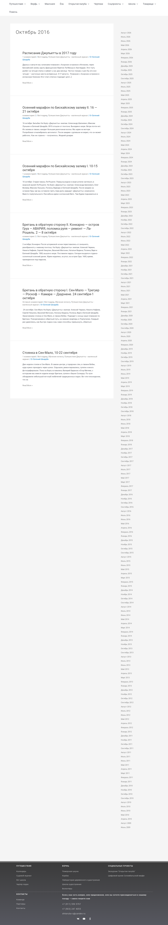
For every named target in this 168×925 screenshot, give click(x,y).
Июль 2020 (125, 336)
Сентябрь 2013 (127, 652)
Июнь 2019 (125, 374)
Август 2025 (126, 83)
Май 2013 (125, 669)
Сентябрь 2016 (127, 507)
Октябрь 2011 (126, 744)
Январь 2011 (126, 782)
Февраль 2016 (127, 532)
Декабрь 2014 (127, 590)
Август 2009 (126, 823)
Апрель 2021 (126, 299)
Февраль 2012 (127, 727)
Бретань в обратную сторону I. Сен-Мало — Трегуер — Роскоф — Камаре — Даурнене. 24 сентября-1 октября (61, 294)
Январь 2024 (126, 162)
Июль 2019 (125, 370)
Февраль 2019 (127, 390)
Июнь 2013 (125, 665)
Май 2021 (125, 295)
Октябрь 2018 (126, 407)
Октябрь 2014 (126, 598)
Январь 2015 (126, 586)
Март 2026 (125, 53)
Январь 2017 (126, 490)
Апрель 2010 (126, 819)
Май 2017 (125, 478)
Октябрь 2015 (126, 549)
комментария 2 (29, 115)
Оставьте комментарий (33, 302)
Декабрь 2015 (127, 540)
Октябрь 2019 (126, 357)
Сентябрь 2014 (127, 603)
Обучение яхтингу (62, 302)
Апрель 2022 (126, 249)
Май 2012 (125, 719)
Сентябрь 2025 (127, 78)
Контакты (22, 894)
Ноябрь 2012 (126, 694)
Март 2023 (125, 203)
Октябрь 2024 (126, 124)
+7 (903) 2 (67, 909)
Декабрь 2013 (127, 640)
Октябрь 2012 (126, 698)
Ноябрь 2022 (126, 220)
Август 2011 (126, 752)
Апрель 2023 (126, 199)
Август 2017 (126, 465)
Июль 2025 (125, 87)
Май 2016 (125, 524)
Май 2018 (125, 428)
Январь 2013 (126, 686)
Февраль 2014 (127, 632)
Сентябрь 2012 (127, 702)
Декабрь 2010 (127, 786)
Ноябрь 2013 (126, 644)
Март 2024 (125, 153)
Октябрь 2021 (126, 274)
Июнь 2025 (125, 91)
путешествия (23, 866)
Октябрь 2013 (126, 648)
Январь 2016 (126, 536)
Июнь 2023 (125, 191)
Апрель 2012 (126, 723)
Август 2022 (126, 232)
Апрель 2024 (126, 149)
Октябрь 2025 (126, 74)
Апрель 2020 (126, 340)
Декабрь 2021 (127, 266)
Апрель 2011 (126, 769)
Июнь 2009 (125, 827)
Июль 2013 (125, 661)
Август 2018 (126, 415)
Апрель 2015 (126, 573)
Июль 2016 (125, 515)
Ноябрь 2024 (126, 120)
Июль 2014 (125, 611)
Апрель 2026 (126, 49)
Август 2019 (126, 366)
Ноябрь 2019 (126, 353)
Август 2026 (126, 33)
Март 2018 (125, 436)
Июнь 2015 (125, 565)
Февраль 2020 (127, 345)
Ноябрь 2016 (126, 499)
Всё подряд (42, 57)
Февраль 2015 (127, 582)
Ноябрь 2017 (126, 453)
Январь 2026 (126, 62)
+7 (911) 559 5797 (71, 904)
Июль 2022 (125, 236)
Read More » (28, 82)
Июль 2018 (125, 419)
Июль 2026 (125, 37)
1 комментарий (29, 57)
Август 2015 (126, 557)
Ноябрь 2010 (126, 790)
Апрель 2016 (126, 528)
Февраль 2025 (127, 108)
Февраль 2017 (127, 486)
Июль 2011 (125, 757)
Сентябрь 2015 (127, 553)
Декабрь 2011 (127, 736)
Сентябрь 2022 (127, 228)
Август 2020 (126, 332)
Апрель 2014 (126, 623)
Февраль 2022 (127, 257)
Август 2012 (126, 707)
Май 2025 (125, 95)
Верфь (65, 866)
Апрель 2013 (126, 673)
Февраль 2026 (127, 58)
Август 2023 (126, 182)
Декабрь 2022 (127, 216)
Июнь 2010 (125, 811)
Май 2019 (125, 378)
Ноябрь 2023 (126, 170)
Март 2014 (125, 628)
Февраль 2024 (127, 157)
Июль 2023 (125, 187)
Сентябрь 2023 (127, 178)
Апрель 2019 (126, 382)
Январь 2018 (126, 445)
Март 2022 (125, 253)
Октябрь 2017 (126, 457)
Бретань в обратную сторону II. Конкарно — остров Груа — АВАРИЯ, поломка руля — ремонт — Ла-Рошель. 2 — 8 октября (61, 228)
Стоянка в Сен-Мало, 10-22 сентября (50, 353)
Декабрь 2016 (127, 494)
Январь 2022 (126, 261)
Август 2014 (126, 607)
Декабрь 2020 (127, 316)
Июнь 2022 (125, 241)
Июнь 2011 (125, 761)
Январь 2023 (126, 212)
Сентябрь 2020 (127, 328)
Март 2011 (125, 773)
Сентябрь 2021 (127, 278)
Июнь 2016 (125, 519)
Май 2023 (125, 195)
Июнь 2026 (125, 41)
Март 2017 (125, 482)
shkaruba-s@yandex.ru (73, 913)
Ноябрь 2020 (126, 320)
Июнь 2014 (125, 615)
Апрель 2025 (126, 99)
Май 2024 (125, 145)
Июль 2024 (125, 137)
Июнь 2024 (125, 141)
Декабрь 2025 (127, 66)
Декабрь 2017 (127, 449)
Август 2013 (126, 657)
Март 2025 (125, 103)
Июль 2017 (125, 469)
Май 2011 (125, 765)
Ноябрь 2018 (126, 403)
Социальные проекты (120, 866)
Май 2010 (125, 815)
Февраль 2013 (127, 682)
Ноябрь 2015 (126, 544)
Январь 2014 (126, 636)
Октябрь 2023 (126, 174)
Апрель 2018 (126, 432)
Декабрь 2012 (127, 690)
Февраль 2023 (127, 207)
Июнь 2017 (125, 474)
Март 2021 (125, 303)
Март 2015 (125, 578)
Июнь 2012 (125, 715)
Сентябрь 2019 (127, 361)
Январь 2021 (126, 311)
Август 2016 (126, 511)
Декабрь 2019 (127, 349)
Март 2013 (125, 677)
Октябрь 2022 (126, 224)
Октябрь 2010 (126, 794)
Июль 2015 (125, 561)
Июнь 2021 (125, 291)
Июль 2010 (125, 806)
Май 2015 (125, 569)
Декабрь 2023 (127, 166)
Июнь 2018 (125, 424)
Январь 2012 (126, 732)
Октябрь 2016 (126, 503)
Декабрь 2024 (127, 116)
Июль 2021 (125, 286)
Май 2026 (125, 45)
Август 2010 (126, 802)
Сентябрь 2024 (127, 128)
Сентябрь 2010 (127, 798)
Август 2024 (126, 133)
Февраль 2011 (127, 777)
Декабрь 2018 (127, 399)
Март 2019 (125, 386)
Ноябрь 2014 (126, 594)
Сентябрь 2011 (127, 748)
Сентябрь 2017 (127, 461)
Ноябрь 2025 (126, 70)
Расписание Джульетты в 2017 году (49, 53)
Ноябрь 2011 (126, 740)
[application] (24, 4)
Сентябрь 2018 (127, 411)
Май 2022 (125, 245)
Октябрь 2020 (126, 324)
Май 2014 (125, 619)
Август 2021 (126, 282)
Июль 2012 (125, 711)
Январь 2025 (126, 112)
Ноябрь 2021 (126, 270)
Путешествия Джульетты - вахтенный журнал (68, 57)
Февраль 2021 (127, 307)
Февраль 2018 (127, 440)
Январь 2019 (126, 395)
